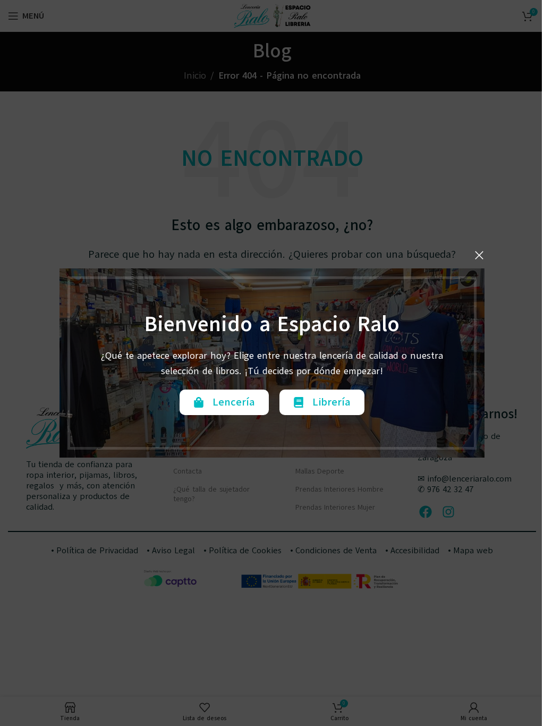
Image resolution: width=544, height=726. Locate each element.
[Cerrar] (479, 255)
